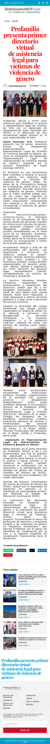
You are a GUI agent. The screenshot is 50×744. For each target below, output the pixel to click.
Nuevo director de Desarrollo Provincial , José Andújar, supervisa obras (30, 624)
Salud (15, 21)
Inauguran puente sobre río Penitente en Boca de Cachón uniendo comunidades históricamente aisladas (30, 609)
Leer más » (23, 584)
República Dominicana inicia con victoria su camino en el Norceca (32, 638)
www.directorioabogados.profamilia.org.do (25, 215)
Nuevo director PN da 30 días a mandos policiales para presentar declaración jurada (32, 576)
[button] (46, 11)
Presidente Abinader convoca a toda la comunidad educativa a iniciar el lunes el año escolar (31, 592)
